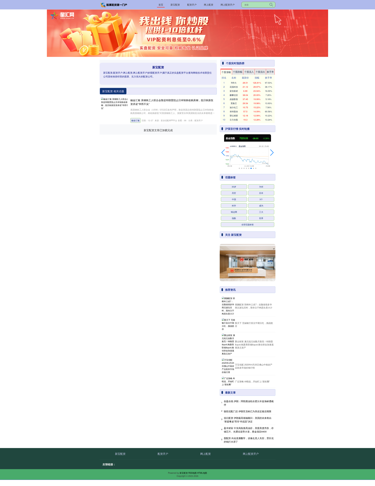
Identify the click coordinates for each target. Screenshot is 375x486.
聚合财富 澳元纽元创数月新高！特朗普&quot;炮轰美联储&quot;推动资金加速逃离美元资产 (254, 344)
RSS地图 (192, 472)
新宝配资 (175, 4)
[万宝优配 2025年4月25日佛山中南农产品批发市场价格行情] (228, 366)
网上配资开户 (228, 4)
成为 (261, 205)
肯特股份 (234, 111)
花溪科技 (234, 86)
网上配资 (208, 4)
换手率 (270, 71)
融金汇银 (135, 120)
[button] (223, 152)
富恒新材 (234, 90)
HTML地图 (202, 472)
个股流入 (249, 71)
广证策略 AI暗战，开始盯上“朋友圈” (252, 381)
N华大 (234, 82)
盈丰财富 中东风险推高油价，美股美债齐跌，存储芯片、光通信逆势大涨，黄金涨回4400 (249, 429)
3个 (261, 199)
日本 (261, 192)
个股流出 (260, 71)
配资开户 (192, 4)
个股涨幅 (226, 72)
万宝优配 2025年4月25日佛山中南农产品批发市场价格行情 (253, 366)
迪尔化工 (234, 107)
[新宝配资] (114, 4)
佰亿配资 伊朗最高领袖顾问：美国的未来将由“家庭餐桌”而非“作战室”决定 (247, 419)
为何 (261, 186)
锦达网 (234, 211)
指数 (234, 218)
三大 (261, 211)
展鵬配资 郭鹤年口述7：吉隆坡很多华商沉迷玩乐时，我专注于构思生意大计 (253, 306)
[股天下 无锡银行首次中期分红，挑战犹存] (228, 324)
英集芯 (234, 103)
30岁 (234, 186)
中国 (234, 199)
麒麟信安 (234, 95)
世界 (261, 218)
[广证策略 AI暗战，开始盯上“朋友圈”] (228, 381)
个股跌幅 (237, 71)
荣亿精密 (234, 115)
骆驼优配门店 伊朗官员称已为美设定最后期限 (247, 411)
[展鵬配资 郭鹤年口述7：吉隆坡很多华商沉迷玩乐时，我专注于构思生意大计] (228, 306)
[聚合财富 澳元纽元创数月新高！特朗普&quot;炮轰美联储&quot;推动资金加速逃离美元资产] (228, 344)
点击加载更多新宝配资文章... (158, 130)
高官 (234, 192)
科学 (234, 205)
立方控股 (234, 119)
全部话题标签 (247, 224)
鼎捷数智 (234, 99)
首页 (160, 4)
